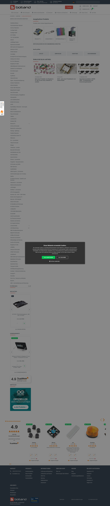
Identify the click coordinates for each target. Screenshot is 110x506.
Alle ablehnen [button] (62, 257)
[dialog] (55, 253)
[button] (55, 261)
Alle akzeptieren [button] (48, 257)
